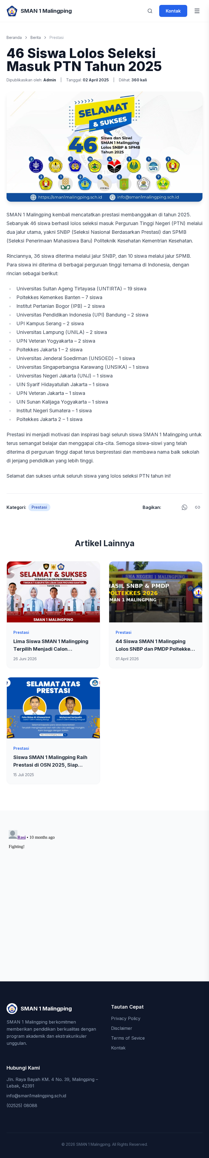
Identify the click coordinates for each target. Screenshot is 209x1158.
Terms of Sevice (128, 1038)
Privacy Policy (125, 1018)
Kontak (173, 11)
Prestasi (57, 37)
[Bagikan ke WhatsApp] (184, 507)
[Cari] (150, 11)
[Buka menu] (197, 10)
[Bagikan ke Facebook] (166, 507)
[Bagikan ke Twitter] (174, 507)
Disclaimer (121, 1028)
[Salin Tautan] (197, 507)
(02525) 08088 (22, 1105)
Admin (49, 80)
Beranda (14, 37)
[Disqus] (104, 896)
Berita (35, 37)
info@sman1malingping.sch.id (36, 1095)
